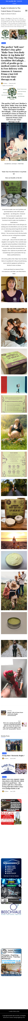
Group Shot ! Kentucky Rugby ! (13, 755)
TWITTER (21, 163)
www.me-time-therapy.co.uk (15, 121)
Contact (14, 3)
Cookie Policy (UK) (14, 1011)
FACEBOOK (7, 163)
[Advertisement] (14, 839)
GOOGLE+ (14, 163)
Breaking (4, 43)
